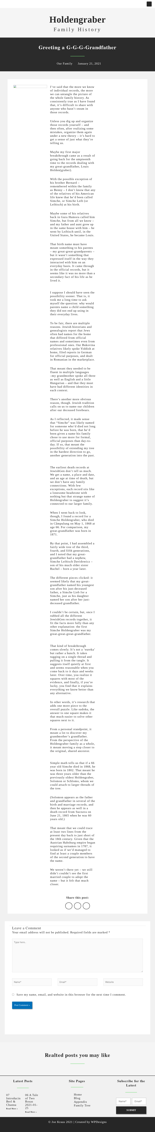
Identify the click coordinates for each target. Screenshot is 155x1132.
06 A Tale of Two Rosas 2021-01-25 (31, 1101)
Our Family (65, 63)
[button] (75, 2)
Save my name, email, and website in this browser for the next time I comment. (71, 994)
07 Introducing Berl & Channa (14, 1099)
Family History (78, 29)
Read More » (12, 1109)
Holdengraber (77, 20)
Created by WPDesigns (91, 1122)
